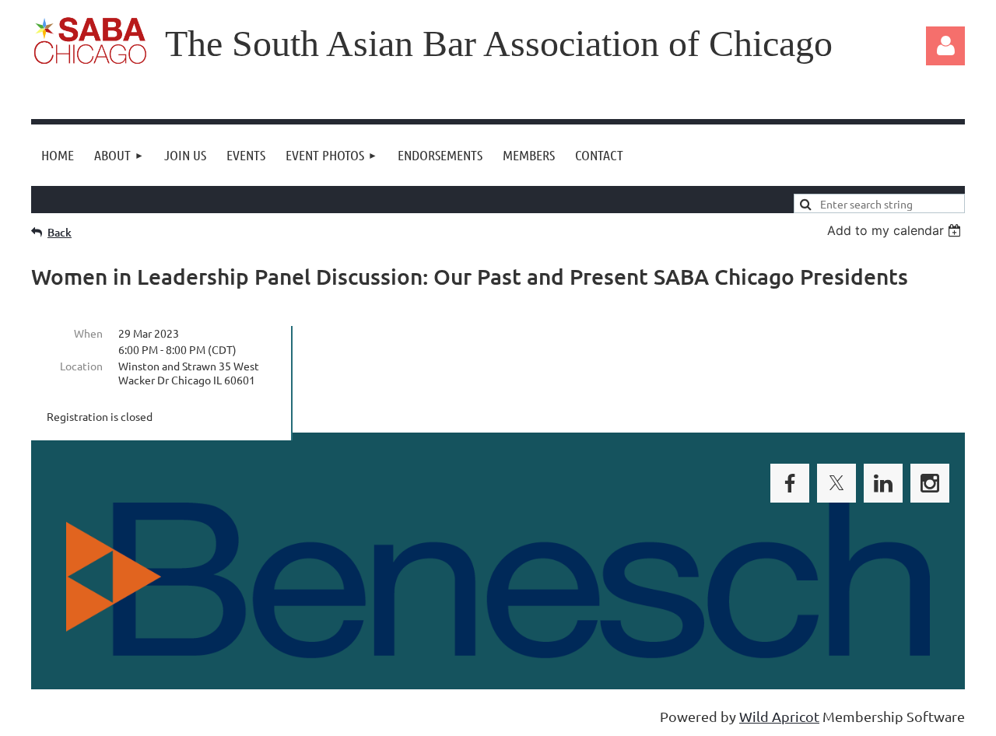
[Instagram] (929, 483)
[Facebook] (789, 483)
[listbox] (896, 230)
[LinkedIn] (883, 483)
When (88, 333)
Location (81, 366)
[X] (836, 483)
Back (59, 232)
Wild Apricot (779, 716)
